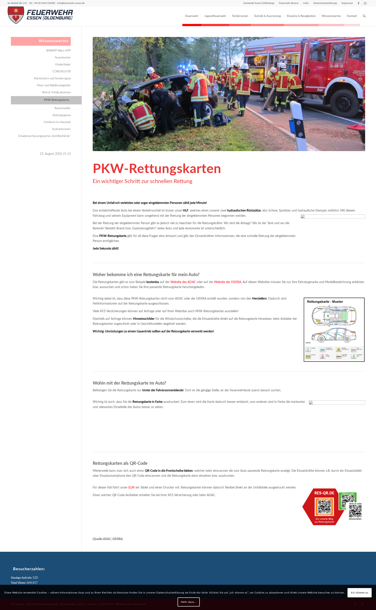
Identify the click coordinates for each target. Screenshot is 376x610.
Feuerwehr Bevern (289, 3)
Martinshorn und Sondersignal (52, 78)
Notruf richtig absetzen (56, 92)
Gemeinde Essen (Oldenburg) (258, 3)
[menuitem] (191, 16)
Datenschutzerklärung (325, 3)
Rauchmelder (63, 108)
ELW (131, 487)
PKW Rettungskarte (56, 100)
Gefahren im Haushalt (57, 122)
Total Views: (19, 583)
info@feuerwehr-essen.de (71, 3)
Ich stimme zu (359, 593)
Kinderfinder (63, 64)
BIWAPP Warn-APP (58, 50)
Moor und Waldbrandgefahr (54, 85)
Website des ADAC (183, 282)
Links (306, 3)
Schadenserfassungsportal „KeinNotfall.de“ (44, 136)
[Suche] (364, 16)
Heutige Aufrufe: (22, 578)
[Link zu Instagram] (365, 3)
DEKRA (117, 539)
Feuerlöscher (63, 57)
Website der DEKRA (227, 282)
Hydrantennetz (61, 129)
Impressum (347, 3)
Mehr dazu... (188, 602)
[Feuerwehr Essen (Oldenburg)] (40, 16)
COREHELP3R (61, 71)
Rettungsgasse (62, 115)
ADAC (107, 539)
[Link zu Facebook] (358, 3)
